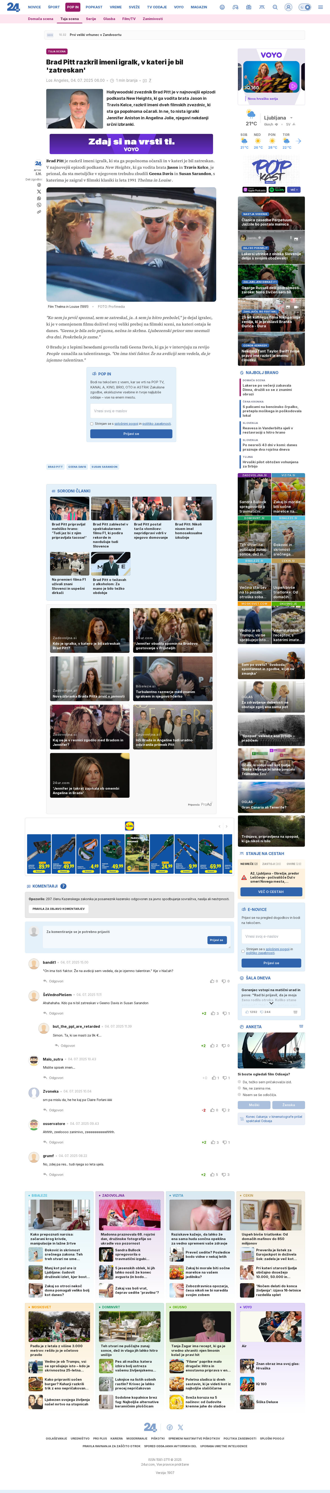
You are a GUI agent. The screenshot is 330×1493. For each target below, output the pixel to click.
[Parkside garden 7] (137, 854)
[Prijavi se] (288, 7)
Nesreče (249, 864)
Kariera (116, 1438)
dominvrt (111, 1307)
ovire (294, 864)
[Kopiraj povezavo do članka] (39, 211)
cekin (248, 1195)
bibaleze (39, 1195)
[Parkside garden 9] (186, 854)
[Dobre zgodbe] (222, 7)
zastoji (271, 864)
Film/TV (129, 19)
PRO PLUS (100, 1438)
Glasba (109, 19)
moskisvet (41, 1307)
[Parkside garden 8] (162, 854)
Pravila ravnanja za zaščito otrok (112, 1446)
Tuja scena (69, 19)
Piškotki (158, 1438)
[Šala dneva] (294, 1012)
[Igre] (235, 7)
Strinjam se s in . (133, 423)
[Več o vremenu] (298, 141)
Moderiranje (136, 1438)
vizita (178, 1195)
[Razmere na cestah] (262, 7)
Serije (91, 19)
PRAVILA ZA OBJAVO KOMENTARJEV (59, 908)
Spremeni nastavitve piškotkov (194, 1438)
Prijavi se (131, 434)
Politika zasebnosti (240, 1438)
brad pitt (55, 466)
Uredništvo (80, 1438)
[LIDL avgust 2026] (129, 826)
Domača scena (40, 19)
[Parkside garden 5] (88, 854)
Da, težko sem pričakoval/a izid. (267, 1082)
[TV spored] (248, 7)
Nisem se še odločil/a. (260, 1095)
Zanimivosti (153, 19)
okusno (180, 1307)
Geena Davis (77, 466)
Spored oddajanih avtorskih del (170, 1446)
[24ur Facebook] (169, 1427)
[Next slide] (226, 826)
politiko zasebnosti (157, 423)
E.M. (39, 173)
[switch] (305, 7)
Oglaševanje (56, 1438)
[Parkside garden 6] (112, 854)
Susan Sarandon (104, 466)
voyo (247, 1307)
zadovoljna (113, 1195)
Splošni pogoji (272, 1438)
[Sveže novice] (50, 35)
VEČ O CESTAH (271, 892)
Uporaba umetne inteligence (223, 1446)
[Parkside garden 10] (211, 854)
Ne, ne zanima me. (257, 1088)
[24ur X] (180, 1427)
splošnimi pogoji (126, 423)
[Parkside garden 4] (63, 854)
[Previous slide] (219, 826)
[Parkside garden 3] (39, 854)
